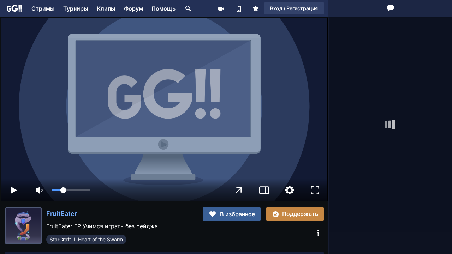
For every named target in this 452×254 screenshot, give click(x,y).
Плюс (255, 8)
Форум (133, 8)
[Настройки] (289, 190)
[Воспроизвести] (13, 190)
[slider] (71, 190)
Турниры (75, 8)
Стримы (43, 8)
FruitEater (61, 213)
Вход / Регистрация (294, 8)
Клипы (106, 8)
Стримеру (221, 8)
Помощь (163, 8)
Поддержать (300, 213)
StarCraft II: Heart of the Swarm (86, 239)
